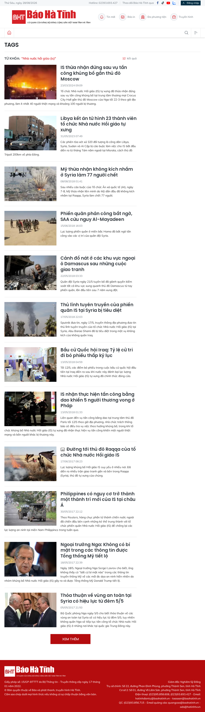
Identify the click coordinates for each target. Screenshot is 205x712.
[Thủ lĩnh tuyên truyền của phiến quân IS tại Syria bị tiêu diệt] (30, 319)
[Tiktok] (162, 3)
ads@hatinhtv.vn (190, 706)
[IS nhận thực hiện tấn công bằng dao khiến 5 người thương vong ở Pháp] (30, 409)
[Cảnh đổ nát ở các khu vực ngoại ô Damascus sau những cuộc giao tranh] (30, 272)
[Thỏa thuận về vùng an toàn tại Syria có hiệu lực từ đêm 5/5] (30, 610)
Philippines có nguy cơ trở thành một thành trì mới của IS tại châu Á (98, 499)
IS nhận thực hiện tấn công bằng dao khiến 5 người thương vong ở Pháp (97, 400)
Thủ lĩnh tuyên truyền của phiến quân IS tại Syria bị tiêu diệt (96, 307)
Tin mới (111, 16)
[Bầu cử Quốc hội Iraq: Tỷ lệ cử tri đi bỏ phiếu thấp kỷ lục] (30, 364)
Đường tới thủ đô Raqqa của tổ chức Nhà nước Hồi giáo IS (98, 452)
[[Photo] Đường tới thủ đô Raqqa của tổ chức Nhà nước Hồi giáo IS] (30, 464)
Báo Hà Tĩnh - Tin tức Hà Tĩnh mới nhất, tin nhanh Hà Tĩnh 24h (53, 17)
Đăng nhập (193, 2)
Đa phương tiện (157, 16)
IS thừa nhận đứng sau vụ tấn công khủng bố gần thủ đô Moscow (93, 73)
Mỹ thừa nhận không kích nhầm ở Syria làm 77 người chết (96, 172)
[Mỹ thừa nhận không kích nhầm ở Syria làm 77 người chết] (30, 184)
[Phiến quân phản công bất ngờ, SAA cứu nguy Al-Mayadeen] (30, 228)
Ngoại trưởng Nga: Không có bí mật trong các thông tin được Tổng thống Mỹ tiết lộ (95, 550)
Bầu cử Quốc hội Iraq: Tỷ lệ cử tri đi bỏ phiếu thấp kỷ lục (96, 353)
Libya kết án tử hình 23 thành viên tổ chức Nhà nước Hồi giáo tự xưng (98, 124)
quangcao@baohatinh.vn (183, 702)
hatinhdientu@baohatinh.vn (152, 698)
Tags (11, 45)
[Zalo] (174, 3)
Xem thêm (70, 639)
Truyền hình (186, 16)
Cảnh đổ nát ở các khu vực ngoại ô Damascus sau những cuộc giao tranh (97, 264)
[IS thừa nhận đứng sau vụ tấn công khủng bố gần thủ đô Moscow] (30, 82)
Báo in (131, 16)
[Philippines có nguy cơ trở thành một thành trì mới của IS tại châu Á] (30, 508)
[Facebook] (157, 3)
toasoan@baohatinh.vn (186, 698)
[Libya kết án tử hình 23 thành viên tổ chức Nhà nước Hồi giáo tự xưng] (30, 133)
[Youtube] (168, 3)
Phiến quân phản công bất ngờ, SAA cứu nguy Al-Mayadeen (96, 216)
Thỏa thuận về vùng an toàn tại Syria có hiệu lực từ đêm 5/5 (95, 598)
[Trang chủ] (9, 32)
